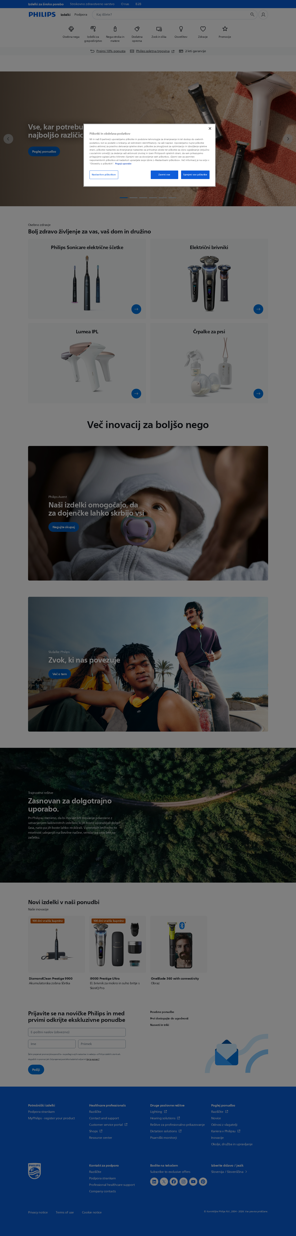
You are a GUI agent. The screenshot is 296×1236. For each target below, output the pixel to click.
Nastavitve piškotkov (104, 175)
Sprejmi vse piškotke (195, 175)
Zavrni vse (164, 175)
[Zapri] (209, 128)
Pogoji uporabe (123, 164)
